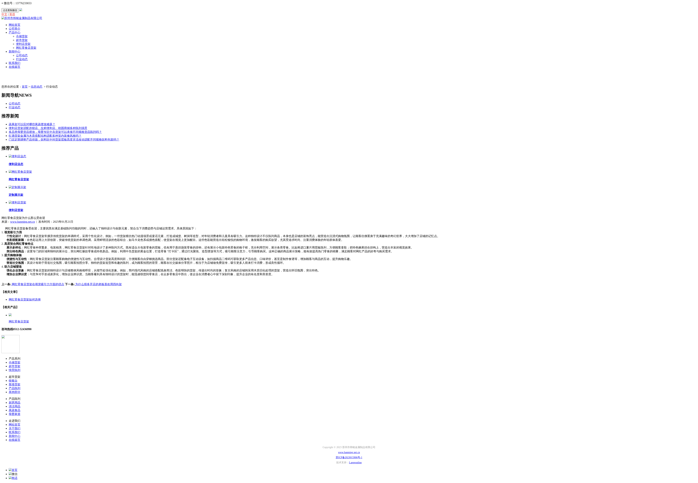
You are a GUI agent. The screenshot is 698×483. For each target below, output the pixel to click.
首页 (25, 86)
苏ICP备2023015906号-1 (349, 457)
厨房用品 (14, 402)
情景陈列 (14, 370)
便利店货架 (23, 43)
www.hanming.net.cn (22, 221)
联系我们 (14, 63)
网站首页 (14, 24)
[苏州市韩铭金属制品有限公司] (21, 18)
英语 (12, 14)
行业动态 (22, 59)
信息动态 (36, 86)
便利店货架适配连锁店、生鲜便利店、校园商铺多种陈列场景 (48, 128)
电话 (14, 478)
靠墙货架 (14, 384)
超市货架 (22, 40)
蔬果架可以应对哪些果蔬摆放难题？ (32, 124)
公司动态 (22, 55)
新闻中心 (14, 51)
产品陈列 (14, 388)
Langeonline (355, 462)
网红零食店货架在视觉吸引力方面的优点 (37, 284)
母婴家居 (14, 414)
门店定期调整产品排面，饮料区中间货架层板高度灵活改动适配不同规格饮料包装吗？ (64, 139)
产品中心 (14, 32)
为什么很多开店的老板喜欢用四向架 (98, 284)
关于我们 (14, 428)
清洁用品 (14, 406)
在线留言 (14, 66)
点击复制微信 (10, 10)
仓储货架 (22, 36)
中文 (4, 14)
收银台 (13, 380)
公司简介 (14, 28)
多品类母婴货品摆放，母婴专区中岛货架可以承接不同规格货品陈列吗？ (55, 131)
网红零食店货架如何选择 (25, 299)
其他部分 (14, 392)
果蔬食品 (14, 410)
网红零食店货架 (26, 47)
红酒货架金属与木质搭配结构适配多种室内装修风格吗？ (45, 135)
